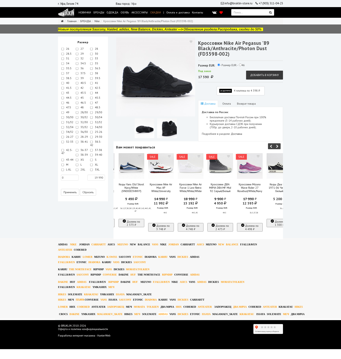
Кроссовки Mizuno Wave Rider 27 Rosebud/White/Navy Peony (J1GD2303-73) (249, 191)
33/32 (84, 127)
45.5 (97, 97)
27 (82, 49)
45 (82, 97)
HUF (133, 274)
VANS (155, 244)
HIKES (62, 294)
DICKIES (182, 256)
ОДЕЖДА (112, 12)
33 (96, 58)
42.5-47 (66, 151)
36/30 (84, 132)
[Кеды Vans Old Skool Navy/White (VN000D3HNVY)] (131, 166)
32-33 (69, 141)
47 (96, 102)
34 (67, 63)
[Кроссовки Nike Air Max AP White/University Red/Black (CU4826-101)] (161, 166)
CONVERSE (110, 274)
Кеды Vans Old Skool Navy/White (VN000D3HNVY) (131, 188)
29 (82, 53)
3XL (97, 169)
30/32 (84, 117)
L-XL (68, 169)
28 (96, 49)
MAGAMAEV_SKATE (139, 294)
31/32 (69, 122)
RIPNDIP (98, 269)
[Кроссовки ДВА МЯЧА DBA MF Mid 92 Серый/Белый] (220, 166)
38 (96, 73)
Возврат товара (246, 103)
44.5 (68, 97)
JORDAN (173, 244)
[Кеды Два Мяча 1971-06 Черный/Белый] (279, 166)
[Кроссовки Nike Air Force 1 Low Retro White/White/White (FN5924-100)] (190, 166)
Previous (271, 146)
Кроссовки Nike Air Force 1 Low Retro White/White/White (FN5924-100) (190, 189)
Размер (83, 42)
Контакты (197, 12)
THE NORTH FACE (80, 269)
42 (82, 88)
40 (67, 83)
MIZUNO (122, 244)
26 (67, 49)
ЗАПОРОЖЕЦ (115, 306)
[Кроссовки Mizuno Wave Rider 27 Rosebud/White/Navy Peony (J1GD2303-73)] (250, 166)
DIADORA (64, 256)
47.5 (68, 107)
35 (96, 63)
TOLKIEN (153, 306)
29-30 (98, 137)
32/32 (98, 122)
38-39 (84, 155)
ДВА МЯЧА (167, 306)
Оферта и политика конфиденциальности (83, 329)
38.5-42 (95, 143)
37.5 (82, 73)
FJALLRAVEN (248, 244)
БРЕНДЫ (99, 12)
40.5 (83, 83)
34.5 (83, 63)
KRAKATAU (84, 287)
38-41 (84, 141)
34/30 (98, 127)
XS (82, 159)
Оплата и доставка (178, 12)
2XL (82, 169)
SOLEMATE (75, 294)
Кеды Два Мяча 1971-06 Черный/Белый (279, 188)
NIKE (73, 244)
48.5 (97, 107)
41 (96, 83)
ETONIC (138, 256)
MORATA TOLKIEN (137, 269)
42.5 (97, 88)
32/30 (84, 122)
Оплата (226, 103)
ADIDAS (62, 244)
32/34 (69, 127)
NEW (133, 244)
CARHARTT (98, 244)
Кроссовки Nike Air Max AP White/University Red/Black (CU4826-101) (161, 191)
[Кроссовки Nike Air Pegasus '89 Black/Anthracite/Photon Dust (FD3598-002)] (155, 76)
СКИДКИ (155, 12)
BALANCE (144, 244)
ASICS (111, 244)
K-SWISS (112, 256)
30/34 (98, 117)
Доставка (209, 103)
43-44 (69, 159)
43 (67, 93)
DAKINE (124, 274)
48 (82, 107)
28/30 (84, 112)
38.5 (68, 78)
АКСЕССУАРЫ (139, 12)
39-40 (98, 155)
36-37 (84, 150)
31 (67, 58)
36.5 (97, 68)
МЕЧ (111, 287)
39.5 (97, 78)
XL (96, 164)
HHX (72, 306)
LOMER (87, 256)
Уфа (133, 4)
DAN (84, 244)
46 (67, 102)
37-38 (98, 150)
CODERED (80, 249)
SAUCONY (125, 256)
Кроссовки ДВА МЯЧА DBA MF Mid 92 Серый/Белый (220, 188)
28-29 (84, 137)
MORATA (139, 306)
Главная (72, 21)
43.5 (83, 93)
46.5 (83, 102)
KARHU (76, 256)
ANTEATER (65, 249)
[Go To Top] (0, 350)
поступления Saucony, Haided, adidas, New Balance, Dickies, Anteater (123, 29)
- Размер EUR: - (229, 65)
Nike (97, 21)
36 (82, 68)
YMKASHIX (100, 287)
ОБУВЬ (125, 12)
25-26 (98, 132)
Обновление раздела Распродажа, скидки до (222, 29)
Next (277, 146)
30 (96, 53)
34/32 (69, 132)
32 (82, 58)
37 (67, 73)
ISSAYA (120, 294)
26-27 (69, 137)
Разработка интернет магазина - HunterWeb (84, 335)
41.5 (68, 88)
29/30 (98, 112)
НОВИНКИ (85, 12)
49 (67, 112)
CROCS (63, 314)
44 (96, 93)
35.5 (68, 68)
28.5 (68, 53)
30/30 (69, 117)
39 (82, 78)
